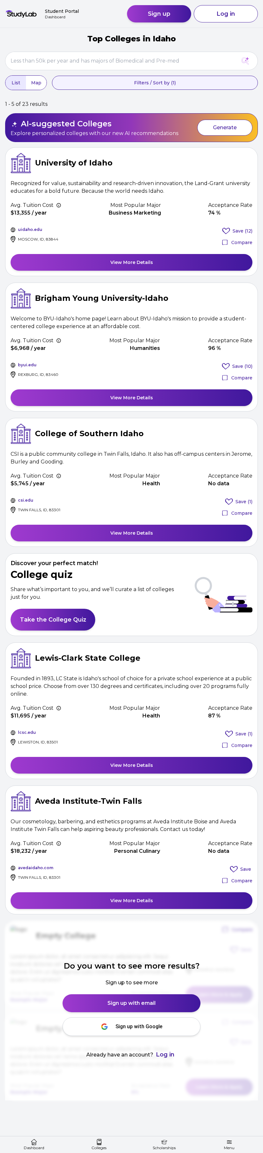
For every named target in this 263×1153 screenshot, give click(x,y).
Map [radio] (36, 83)
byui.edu (27, 364)
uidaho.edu (30, 229)
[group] (26, 82)
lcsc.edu (27, 732)
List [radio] (16, 83)
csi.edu (25, 500)
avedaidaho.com (35, 867)
